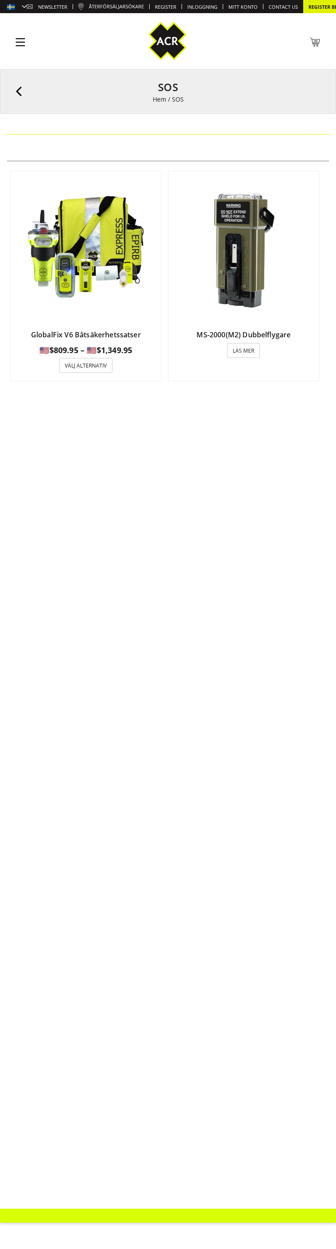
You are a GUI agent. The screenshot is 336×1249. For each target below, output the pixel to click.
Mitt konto (243, 7)
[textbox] (17, 7)
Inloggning (202, 7)
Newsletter (52, 7)
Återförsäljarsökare (116, 6)
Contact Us (283, 7)
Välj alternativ (86, 365)
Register (165, 7)
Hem (159, 99)
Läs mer (243, 350)
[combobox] (17, 7)
